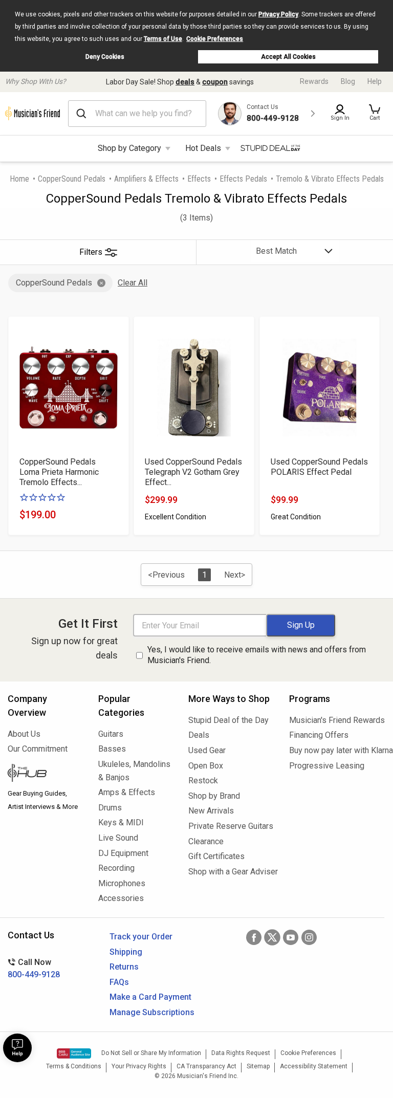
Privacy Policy (278, 14)
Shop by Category (129, 148)
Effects (199, 179)
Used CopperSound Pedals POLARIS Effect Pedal (319, 467)
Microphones (121, 883)
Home (19, 179)
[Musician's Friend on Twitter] (272, 937)
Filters (90, 252)
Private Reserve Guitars (230, 826)
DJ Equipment (123, 853)
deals (185, 82)
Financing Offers (318, 735)
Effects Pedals (243, 179)
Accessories (121, 898)
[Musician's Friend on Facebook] (254, 937)
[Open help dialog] (17, 1048)
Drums (110, 807)
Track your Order (141, 936)
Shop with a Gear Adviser (231, 871)
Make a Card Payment (150, 997)
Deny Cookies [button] (104, 56)
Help (374, 81)
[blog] (45, 774)
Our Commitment (38, 749)
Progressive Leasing (326, 766)
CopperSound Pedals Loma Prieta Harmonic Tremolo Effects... (59, 472)
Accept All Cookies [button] (288, 56)
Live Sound (118, 838)
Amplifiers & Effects (146, 179)
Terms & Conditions (73, 1066)
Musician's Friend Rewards (337, 720)
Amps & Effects (126, 792)
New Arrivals (211, 811)
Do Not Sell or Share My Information (151, 1053)
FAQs (119, 982)
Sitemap (258, 1066)
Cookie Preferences (214, 38)
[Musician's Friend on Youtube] (290, 937)
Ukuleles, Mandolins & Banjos (134, 770)
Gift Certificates (216, 856)
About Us (24, 734)
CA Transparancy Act (206, 1066)
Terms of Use (163, 38)
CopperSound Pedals (71, 179)
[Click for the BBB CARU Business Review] (74, 1053)
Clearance (206, 841)
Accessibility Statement (313, 1066)
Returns (124, 967)
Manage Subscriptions (152, 1012)
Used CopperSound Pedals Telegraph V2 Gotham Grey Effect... (193, 472)
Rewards (314, 81)
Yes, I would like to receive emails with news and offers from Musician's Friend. (256, 655)
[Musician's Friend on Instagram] (309, 937)
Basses (112, 749)
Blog (348, 81)
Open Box (205, 766)
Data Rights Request (240, 1053)
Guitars (110, 734)
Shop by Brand (214, 796)
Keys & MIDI (121, 822)
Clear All (132, 283)
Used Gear (207, 750)
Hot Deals (203, 148)
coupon (215, 82)
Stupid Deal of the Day (228, 720)
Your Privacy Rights (139, 1066)
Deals (198, 735)
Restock (203, 780)
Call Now (34, 968)
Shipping (126, 952)
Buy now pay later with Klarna (337, 750)
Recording (116, 868)
